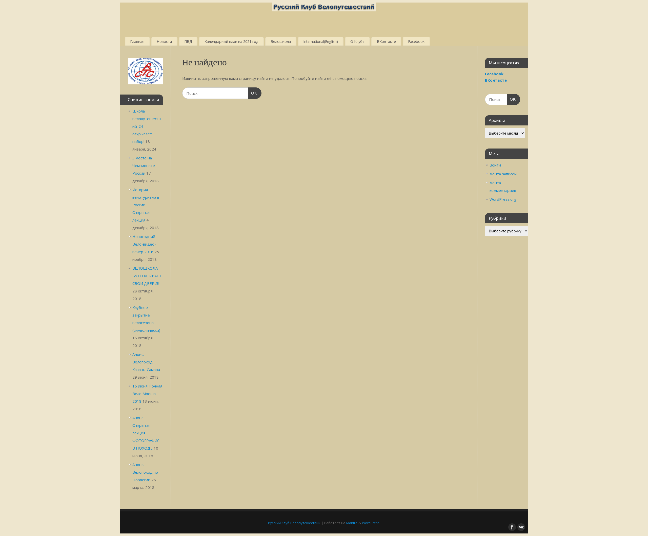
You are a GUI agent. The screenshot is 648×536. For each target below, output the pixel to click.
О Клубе (357, 41)
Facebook (416, 41)
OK (252, 93)
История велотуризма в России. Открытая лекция (145, 205)
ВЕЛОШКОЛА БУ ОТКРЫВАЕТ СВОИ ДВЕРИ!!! (146, 276)
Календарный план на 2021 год (231, 41)
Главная (137, 41)
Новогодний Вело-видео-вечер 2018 (144, 244)
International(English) (320, 41)
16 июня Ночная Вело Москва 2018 (147, 393)
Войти (495, 165)
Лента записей (503, 173)
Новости (164, 41)
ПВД (188, 41)
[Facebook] (511, 526)
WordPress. (371, 523)
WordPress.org (503, 199)
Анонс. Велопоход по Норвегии (145, 472)
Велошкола (281, 41)
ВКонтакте (386, 41)
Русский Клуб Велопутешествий (294, 523)
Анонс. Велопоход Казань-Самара (146, 362)
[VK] (520, 526)
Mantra (351, 523)
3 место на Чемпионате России (143, 165)
